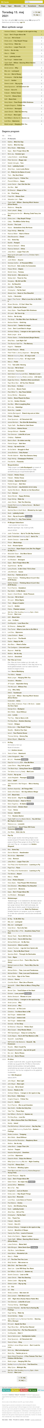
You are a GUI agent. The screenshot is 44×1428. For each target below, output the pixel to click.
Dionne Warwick (13, 852)
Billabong (11, 257)
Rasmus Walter (13, 234)
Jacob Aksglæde (13, 777)
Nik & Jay (11, 154)
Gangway (11, 281)
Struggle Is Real (23, 449)
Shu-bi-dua (11, 855)
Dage (3, 6)
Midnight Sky (21, 1367)
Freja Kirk (8, 96)
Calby (9, 221)
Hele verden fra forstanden (26, 266)
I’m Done (20, 386)
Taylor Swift (8, 63)
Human (18, 674)
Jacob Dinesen (12, 827)
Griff (6, 99)
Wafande (11, 356)
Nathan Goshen (13, 578)
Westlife (10, 730)
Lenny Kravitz (12, 569)
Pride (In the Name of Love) (20, 172)
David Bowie (18, 594)
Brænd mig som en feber (30, 413)
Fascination (20, 371)
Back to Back (12, 440)
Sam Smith (11, 1108)
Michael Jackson (25, 1126)
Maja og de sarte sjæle (15, 255)
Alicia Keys (11, 169)
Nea (9, 240)
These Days (20, 1111)
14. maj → (36, 15)
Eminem (10, 993)
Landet (18, 410)
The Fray (11, 718)
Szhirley (10, 1345)
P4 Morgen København (16, 522)
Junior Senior (12, 184)
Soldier (13, 80)
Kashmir (10, 656)
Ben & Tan (11, 1188)
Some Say (15, 240)
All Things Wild (27, 789)
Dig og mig (19, 83)
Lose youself (19, 993)
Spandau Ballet (13, 954)
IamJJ (10, 733)
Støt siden (5, 1420)
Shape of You (21, 190)
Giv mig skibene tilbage (30, 792)
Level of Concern (27, 1233)
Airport (19, 874)
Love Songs (23, 157)
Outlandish (11, 701)
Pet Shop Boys (12, 721)
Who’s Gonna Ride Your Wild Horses (24, 1120)
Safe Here (22, 443)
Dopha (10, 641)
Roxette (10, 224)
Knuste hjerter (18, 545)
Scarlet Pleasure (13, 350)
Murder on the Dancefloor (30, 490)
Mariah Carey (12, 272)
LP (9, 1259)
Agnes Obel (11, 1197)
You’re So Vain (22, 928)
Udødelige (19, 407)
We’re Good (16, 38)
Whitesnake (11, 1009)
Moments (22, 889)
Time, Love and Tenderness (28, 970)
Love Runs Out (23, 623)
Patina (10, 609)
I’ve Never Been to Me (22, 1012)
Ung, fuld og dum (24, 765)
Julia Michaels (12, 572)
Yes (17, 1188)
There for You (22, 278)
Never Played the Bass (22, 398)
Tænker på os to (21, 575)
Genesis (10, 1024)
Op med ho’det (19, 446)
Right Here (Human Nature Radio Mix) (26, 1299)
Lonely (15, 715)
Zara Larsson (12, 1296)
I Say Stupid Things (20, 41)
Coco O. (7, 80)
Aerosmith (11, 985)
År (24, 6)
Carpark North (12, 889)
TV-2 (9, 365)
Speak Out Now (20, 1324)
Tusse (10, 810)
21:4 (19, 334)
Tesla (9, 957)
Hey (22, 756)
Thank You (16, 1218)
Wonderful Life (22, 1253)
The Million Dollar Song (21, 221)
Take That (11, 1111)
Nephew (10, 1149)
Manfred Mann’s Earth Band (17, 510)
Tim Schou (11, 771)
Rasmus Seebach (13, 246)
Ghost (19, 557)
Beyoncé (10, 650)
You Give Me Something (28, 422)
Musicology (18, 542)
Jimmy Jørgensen (23, 353)
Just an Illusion (22, 1191)
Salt (16, 187)
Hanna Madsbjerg (18, 671)
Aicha (18, 701)
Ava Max (10, 187)
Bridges (17, 724)
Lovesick (21, 824)
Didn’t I (20, 1333)
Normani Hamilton (27, 1319)
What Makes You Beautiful (27, 886)
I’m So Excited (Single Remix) (29, 337)
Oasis (9, 328)
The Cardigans (12, 647)
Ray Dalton (11, 591)
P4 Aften (11, 1059)
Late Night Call (21, 340)
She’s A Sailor (12, 807)
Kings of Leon (12, 638)
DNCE (10, 307)
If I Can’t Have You (25, 304)
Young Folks (12, 1173)
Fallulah (7, 90)
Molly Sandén (12, 275)
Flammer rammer (19, 609)
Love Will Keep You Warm (25, 1268)
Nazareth (11, 1039)
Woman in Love (25, 996)
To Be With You (19, 919)
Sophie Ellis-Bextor (14, 490)
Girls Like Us (20, 832)
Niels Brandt (12, 266)
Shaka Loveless (28, 377)
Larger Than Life (19, 47)
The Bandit (22, 638)
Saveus (10, 1090)
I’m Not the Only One (23, 1108)
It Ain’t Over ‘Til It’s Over (26, 569)
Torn (22, 163)
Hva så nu (22, 395)
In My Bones (21, 591)
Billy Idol (24, 1161)
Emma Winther (12, 395)
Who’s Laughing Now (22, 404)
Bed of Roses (16, 74)
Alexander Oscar (13, 554)
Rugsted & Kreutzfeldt (15, 1050)
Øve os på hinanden (26, 1105)
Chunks (16, 416)
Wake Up (18, 44)
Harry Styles (8, 102)
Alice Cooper (12, 1030)
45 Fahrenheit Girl (22, 87)
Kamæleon (22, 588)
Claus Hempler (12, 487)
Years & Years (12, 753)
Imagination (11, 1191)
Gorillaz (10, 1364)
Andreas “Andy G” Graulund (17, 1395)
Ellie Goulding (19, 612)
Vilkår (10, 1420)
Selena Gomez (27, 505)
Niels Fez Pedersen (31, 909)
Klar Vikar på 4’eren (14, 660)
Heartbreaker (24, 852)
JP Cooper (11, 684)
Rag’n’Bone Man (13, 383)
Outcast (15, 493)
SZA (21, 762)
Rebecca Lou (12, 824)
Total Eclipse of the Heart (26, 990)
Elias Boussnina (13, 237)
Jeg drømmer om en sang (28, 487)
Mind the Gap (18, 142)
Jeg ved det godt (29, 1050)
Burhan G (17, 118)
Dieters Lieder (9, 83)
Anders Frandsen (13, 948)
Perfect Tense (16, 93)
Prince (10, 542)
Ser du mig (14, 50)
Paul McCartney (13, 1126)
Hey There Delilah (25, 392)
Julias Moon (8, 47)
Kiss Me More (29, 762)
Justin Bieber (12, 260)
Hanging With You (21, 124)
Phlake (10, 416)
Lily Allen (11, 287)
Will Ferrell (11, 1042)
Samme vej (25, 118)
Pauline (10, 774)
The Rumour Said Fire (15, 343)
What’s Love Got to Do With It (27, 629)
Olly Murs (11, 1250)
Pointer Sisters (12, 337)
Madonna (11, 207)
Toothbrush (17, 693)
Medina (7, 50)
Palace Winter (12, 269)
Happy (22, 181)
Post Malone (12, 1203)
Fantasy (21, 272)
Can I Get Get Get (24, 184)
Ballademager (12, 898)
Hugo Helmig (9, 44)
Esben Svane (12, 1182)
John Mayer (8, 115)
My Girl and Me (21, 281)
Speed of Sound (20, 481)
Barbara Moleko (13, 322)
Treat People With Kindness (23, 102)
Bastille (10, 243)
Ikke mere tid (24, 1293)
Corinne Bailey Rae (14, 1330)
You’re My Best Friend (21, 951)
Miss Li (7, 53)
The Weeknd (12, 1168)
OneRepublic (12, 623)
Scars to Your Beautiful (26, 293)
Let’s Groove (20, 1250)
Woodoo (18, 681)
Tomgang (23, 1134)
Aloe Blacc (11, 644)
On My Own (25, 942)
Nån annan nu (23, 275)
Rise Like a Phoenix (26, 982)
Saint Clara (11, 374)
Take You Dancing (21, 112)
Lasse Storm (12, 765)
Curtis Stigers (12, 1036)
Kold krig (23, 322)
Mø (9, 193)
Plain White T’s (12, 392)
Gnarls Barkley (12, 1316)
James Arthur (12, 1185)
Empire (20, 269)
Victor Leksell (12, 210)
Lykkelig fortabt (15, 56)
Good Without (22, 712)
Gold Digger (24, 1305)
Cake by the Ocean (20, 307)
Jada (9, 620)
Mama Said (23, 1244)
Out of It (14, 90)
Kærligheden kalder (29, 1336)
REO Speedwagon (14, 1033)
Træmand (18, 347)
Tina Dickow (12, 428)
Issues (21, 572)
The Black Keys (13, 768)
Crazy (21, 1316)
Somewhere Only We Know (23, 227)
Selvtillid (17, 813)
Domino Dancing (25, 721)
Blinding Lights (23, 1168)
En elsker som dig (24, 440)
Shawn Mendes (13, 304)
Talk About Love (24, 1296)
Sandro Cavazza (13, 539)
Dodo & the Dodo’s (14, 792)
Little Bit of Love (24, 434)
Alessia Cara (12, 293)
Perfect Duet (28, 1027)
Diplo (31, 612)
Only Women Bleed (24, 1030)
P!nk (21, 931)
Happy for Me (18, 641)
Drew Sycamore (10, 87)
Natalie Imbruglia (13, 163)
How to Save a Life (21, 718)
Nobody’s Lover (34, 374)
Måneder (17, 6)
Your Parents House (20, 733)
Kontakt (27, 1420)
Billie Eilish (11, 1265)
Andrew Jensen (17, 750)
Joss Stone (11, 548)
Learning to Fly (34, 865)
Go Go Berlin (12, 449)
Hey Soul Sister (18, 175)
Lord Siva (8, 121)
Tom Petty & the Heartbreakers (18, 865)
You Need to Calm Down (25, 425)
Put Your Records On (29, 1330)
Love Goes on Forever (24, 1200)
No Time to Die (21, 1265)
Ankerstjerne (12, 377)
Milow (9, 781)
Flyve (18, 868)
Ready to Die (18, 1090)
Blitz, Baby (16, 690)
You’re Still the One (25, 936)
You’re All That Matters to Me (28, 1036)
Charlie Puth (12, 505)
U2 (9, 172)
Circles (19, 1203)
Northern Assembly (14, 789)
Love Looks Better (22, 169)
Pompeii (17, 243)
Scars (21, 635)
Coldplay (10, 437)
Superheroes (12, 566)
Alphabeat (11, 371)
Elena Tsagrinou (13, 804)
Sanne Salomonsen (14, 1336)
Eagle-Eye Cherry (13, 380)
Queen (10, 594)
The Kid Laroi (12, 687)
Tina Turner (16, 299)
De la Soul (22, 1364)
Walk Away (21, 148)
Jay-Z (27, 536)
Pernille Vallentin (13, 455)
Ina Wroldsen (9, 108)
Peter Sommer (12, 160)
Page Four (11, 868)
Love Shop (11, 1200)
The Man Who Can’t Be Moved (26, 319)
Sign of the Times (23, 976)
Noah (6, 56)
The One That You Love (19, 1259)
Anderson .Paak (21, 704)
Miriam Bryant (12, 739)
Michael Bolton (12, 970)
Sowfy (23, 771)
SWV (9, 1299)
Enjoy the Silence (25, 1158)
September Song (22, 684)
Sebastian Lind (12, 199)
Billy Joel (7, 71)
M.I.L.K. (10, 759)
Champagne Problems (25, 459)
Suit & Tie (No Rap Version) (30, 533)
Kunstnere (32, 6)
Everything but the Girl (15, 213)
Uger (10, 6)
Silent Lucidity (23, 945)
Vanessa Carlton (13, 263)
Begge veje (23, 160)
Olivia (23, 246)
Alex (9, 284)
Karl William (8, 118)
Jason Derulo (9, 112)
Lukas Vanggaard (13, 756)
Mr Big (10, 919)
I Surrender (17, 296)
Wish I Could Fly (20, 1047)
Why (16, 68)
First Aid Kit (11, 462)
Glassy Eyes (16, 96)
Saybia (10, 296)
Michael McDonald (14, 942)
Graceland (18, 656)
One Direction (12, 886)
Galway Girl (21, 626)
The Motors (11, 874)
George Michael (13, 431)
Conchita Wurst (13, 982)
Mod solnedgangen (22, 1350)
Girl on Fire (20, 1212)
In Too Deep (19, 1024)
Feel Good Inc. (33, 1364)
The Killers (11, 674)
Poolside (17, 759)
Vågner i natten (27, 1236)
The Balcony (28, 343)
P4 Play (10, 742)
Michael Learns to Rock (15, 960)
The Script (11, 319)
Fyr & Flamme (12, 588)
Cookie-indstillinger (35, 1420)
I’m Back (16, 620)
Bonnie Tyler (12, 990)
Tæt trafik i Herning (19, 365)
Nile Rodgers (23, 784)
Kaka (21, 356)
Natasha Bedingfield (14, 1152)
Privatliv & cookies (18, 1420)
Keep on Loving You (28, 1033)
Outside (22, 431)
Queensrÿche (12, 945)
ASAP (15, 781)
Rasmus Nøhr (12, 325)
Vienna (17, 979)
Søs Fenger (8, 60)
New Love (17, 614)
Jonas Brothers (13, 452)
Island (16, 1123)
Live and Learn (24, 647)
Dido (9, 1218)
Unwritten (25, 1152)
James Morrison (13, 422)
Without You (22, 687)
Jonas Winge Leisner (21, 1345)
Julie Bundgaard (26, 467)
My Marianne (20, 1042)
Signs (15, 957)
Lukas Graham (12, 157)
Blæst (9, 516)
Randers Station (18, 816)
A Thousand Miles (26, 263)
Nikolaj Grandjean (13, 801)
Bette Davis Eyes (24, 1247)
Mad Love (30, 771)
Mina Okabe (12, 148)
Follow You (21, 105)
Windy (22, 350)
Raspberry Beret (31, 1140)
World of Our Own (21, 730)
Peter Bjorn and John (14, 1171)
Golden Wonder (20, 401)
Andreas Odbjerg (10, 31)
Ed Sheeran (11, 190)
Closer (22, 237)
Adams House (22, 428)
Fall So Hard (18, 77)
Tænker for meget (24, 325)
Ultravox (10, 979)
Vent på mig (35, 353)
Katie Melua (11, 1253)
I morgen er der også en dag (27, 31)
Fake (20, 199)
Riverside (20, 1197)
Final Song (15, 193)
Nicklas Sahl (12, 278)
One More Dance (26, 554)
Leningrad (15, 71)
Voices (15, 810)
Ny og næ (17, 774)
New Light (17, 115)
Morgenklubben (13, 465)
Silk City (10, 612)
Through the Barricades (27, 954)
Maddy (10, 1123)
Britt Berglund (16, 1075)
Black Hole (12, 99)
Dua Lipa (7, 38)
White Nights (19, 600)
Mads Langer (9, 124)
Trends (5, 2)
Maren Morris (26, 819)
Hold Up (18, 650)
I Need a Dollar (21, 644)
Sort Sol (10, 401)
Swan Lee (11, 1268)
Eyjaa (6, 34)
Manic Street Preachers (15, 1356)
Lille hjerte (38, 377)
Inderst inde (18, 60)
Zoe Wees (11, 832)
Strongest (18, 108)
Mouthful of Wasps (21, 1230)
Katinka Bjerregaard (14, 413)
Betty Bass (11, 340)
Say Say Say (36, 1126)
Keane (10, 227)
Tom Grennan (12, 434)
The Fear (18, 287)
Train (9, 175)
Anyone (20, 260)
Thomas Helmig (13, 736)
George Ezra (12, 709)
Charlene (11, 1012)
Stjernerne (15, 121)
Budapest (21, 709)
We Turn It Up (19, 313)
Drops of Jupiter (18, 603)
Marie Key (11, 410)
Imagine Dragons (10, 105)
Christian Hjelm (34, 255)
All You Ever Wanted (27, 383)
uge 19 (22, 22)
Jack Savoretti (12, 784)
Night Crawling (34, 1161)
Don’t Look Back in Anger (22, 328)
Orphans (18, 437)
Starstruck (22, 753)
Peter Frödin (12, 353)
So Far (20, 566)
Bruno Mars (11, 704)
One (12, 1287)
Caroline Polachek (14, 1308)
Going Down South (26, 768)
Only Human (23, 452)
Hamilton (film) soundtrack (30, 380)
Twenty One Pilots (13, 1233)
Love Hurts (19, 1039)
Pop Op (10, 835)
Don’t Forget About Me (18, 34)
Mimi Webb (11, 712)
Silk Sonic (31, 704)
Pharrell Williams (13, 181)
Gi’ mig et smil (30, 356)
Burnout (16, 859)
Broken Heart (23, 807)
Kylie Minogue (12, 1247)
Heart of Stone (24, 234)
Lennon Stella (12, 1129)
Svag (19, 210)
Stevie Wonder (12, 496)
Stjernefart (20, 855)
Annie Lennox (9, 68)
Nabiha (10, 142)
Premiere (28, 516)
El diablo (23, 804)
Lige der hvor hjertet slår (29, 948)
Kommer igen (20, 154)
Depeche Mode (13, 1158)
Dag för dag (22, 798)
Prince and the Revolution (16, 1140)
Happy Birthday (24, 496)
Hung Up (19, 207)
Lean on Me (24, 539)
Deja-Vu (22, 1176)
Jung (9, 690)
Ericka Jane (8, 41)
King (20, 1342)
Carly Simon (12, 928)
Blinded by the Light (35, 510)
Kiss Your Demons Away (28, 455)
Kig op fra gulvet (19, 516)
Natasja (10, 446)
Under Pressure (29, 594)
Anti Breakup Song (20, 1206)
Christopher (8, 77)
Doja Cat (10, 762)
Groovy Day (24, 736)
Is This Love (21, 1009)
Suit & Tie (34, 536)
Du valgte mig (23, 1182)
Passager (23, 777)
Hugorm (10, 347)
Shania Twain (21, 389)
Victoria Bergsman (34, 1171)
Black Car (21, 739)
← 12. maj (36, 12)
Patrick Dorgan (12, 443)
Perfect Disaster (18, 880)
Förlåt (13, 53)
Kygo (9, 299)
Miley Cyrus (11, 1161)
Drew (9, 880)
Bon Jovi (7, 74)
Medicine (21, 1185)
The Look (17, 224)
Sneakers (11, 681)
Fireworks (20, 462)
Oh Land (10, 313)
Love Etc (22, 1117)
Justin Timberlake (13, 533)
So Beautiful (16, 284)
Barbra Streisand (13, 996)
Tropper (17, 1149)
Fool (9, 493)
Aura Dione (11, 389)
